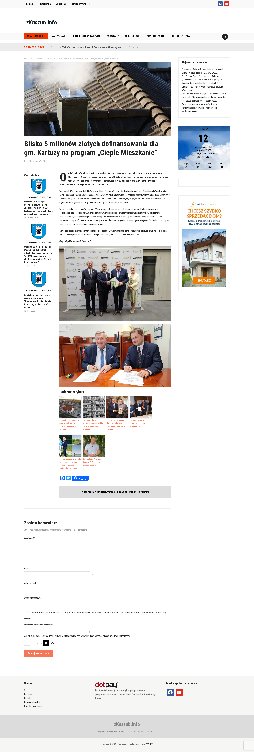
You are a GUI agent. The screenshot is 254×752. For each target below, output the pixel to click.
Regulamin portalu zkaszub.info (111, 732)
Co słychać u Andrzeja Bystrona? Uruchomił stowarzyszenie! (92, 462)
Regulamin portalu (32, 702)
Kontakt (29, 4)
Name (27, 568)
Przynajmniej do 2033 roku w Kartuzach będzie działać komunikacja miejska (70, 424)
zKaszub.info (127, 724)
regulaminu (72, 613)
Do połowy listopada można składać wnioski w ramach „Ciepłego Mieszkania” (93, 424)
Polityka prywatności (80, 4)
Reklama (28, 694)
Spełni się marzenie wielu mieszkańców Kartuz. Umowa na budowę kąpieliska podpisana (70, 463)
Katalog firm (45, 4)
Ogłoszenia (61, 4)
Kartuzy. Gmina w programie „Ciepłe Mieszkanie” (137, 423)
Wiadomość (29, 538)
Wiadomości (35, 36)
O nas (26, 690)
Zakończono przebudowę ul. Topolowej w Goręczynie (73, 47)
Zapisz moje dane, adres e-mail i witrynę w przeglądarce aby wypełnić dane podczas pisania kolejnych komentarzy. (77, 636)
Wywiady (113, 36)
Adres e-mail (30, 583)
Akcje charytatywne (87, 36)
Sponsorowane (155, 36)
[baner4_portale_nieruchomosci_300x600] (204, 243)
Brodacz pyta (180, 36)
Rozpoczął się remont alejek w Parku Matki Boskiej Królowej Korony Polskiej (116, 424)
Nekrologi (132, 36)
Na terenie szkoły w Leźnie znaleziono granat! (147, 47)
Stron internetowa (32, 598)
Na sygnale (59, 36)
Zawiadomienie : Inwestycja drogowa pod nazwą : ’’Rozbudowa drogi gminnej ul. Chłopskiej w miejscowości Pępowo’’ (38, 301)
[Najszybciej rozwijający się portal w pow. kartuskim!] (41, 22)
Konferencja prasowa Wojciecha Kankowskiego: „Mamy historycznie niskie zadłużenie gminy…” (199, 108)
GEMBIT (149, 744)
